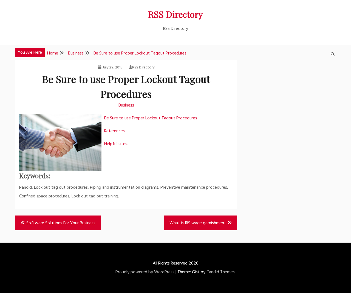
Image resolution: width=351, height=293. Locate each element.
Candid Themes (220, 272)
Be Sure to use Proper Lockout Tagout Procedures (150, 118)
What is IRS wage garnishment (197, 223)
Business (126, 105)
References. (115, 131)
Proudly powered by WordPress (144, 272)
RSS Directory (175, 14)
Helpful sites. (116, 144)
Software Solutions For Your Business (60, 223)
